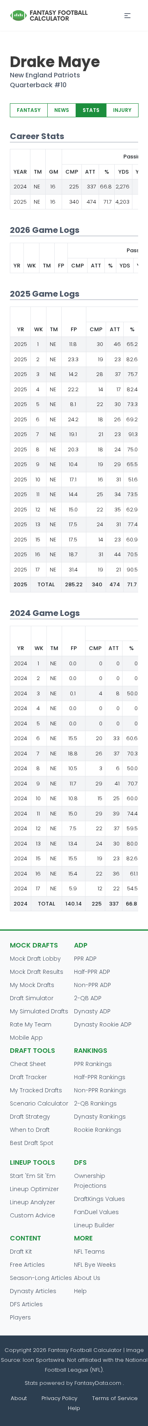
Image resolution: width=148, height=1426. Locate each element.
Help (80, 1291)
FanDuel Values (96, 1212)
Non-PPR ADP (92, 985)
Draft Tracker (28, 1077)
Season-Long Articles (41, 1278)
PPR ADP (85, 959)
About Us (87, 1278)
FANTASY (29, 110)
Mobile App (26, 1038)
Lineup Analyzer (32, 1202)
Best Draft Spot (31, 1143)
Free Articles (27, 1265)
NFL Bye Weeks (95, 1265)
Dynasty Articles (33, 1291)
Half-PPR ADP (92, 972)
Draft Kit (21, 1251)
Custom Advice (32, 1215)
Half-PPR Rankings (99, 1077)
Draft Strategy (30, 1116)
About (19, 1398)
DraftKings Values (99, 1199)
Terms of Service (115, 1398)
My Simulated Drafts (39, 1011)
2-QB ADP (88, 998)
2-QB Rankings (95, 1103)
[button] (127, 15)
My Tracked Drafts (36, 1090)
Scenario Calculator (39, 1103)
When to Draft (30, 1130)
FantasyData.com (98, 1383)
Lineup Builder (94, 1225)
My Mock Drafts (32, 985)
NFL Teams (89, 1251)
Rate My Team (30, 1024)
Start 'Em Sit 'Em (33, 1176)
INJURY (122, 110)
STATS (91, 110)
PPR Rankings (93, 1064)
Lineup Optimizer (34, 1189)
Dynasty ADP (92, 1011)
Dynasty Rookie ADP (103, 1024)
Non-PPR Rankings (100, 1090)
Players (20, 1317)
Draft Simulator (31, 998)
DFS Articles (26, 1304)
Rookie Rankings (97, 1130)
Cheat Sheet (28, 1064)
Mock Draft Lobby (35, 959)
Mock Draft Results (36, 972)
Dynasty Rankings (100, 1116)
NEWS (61, 110)
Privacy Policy (59, 1398)
